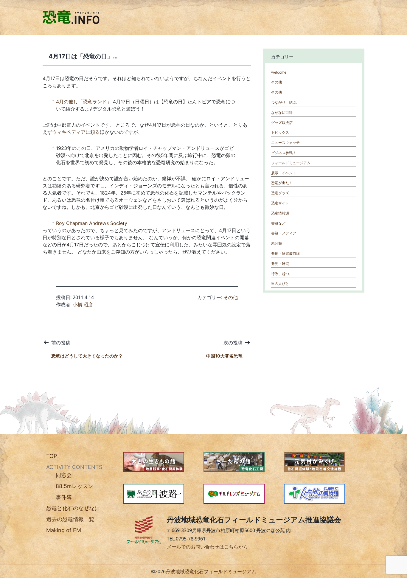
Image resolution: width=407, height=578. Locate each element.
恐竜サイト (280, 203)
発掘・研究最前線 (285, 253)
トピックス (280, 132)
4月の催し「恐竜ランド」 (83, 102)
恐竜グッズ (280, 193)
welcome (278, 72)
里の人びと (280, 283)
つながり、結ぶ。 (285, 102)
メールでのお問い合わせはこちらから (207, 546)
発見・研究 (280, 263)
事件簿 (64, 497)
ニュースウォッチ (285, 142)
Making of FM (63, 530)
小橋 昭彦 (83, 304)
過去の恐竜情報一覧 (70, 519)
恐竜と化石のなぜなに (73, 508)
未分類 (276, 243)
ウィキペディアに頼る (76, 132)
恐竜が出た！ (282, 183)
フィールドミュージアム (290, 163)
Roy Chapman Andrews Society (91, 223)
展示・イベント (283, 173)
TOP (51, 456)
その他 (230, 297)
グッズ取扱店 (282, 122)
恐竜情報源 (280, 213)
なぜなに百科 (282, 112)
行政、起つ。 (282, 273)
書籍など (278, 223)
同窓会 (64, 475)
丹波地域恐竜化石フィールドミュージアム (211, 571)
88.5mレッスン (74, 486)
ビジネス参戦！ (283, 152)
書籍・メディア (283, 233)
